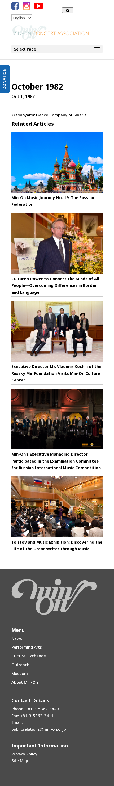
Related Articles (32, 123)
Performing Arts (26, 647)
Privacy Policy (24, 753)
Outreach (20, 664)
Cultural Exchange (28, 655)
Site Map (19, 760)
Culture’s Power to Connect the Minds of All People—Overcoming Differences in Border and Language (55, 285)
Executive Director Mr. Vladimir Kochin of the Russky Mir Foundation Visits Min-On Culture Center (56, 373)
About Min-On (24, 682)
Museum (19, 673)
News (16, 638)
